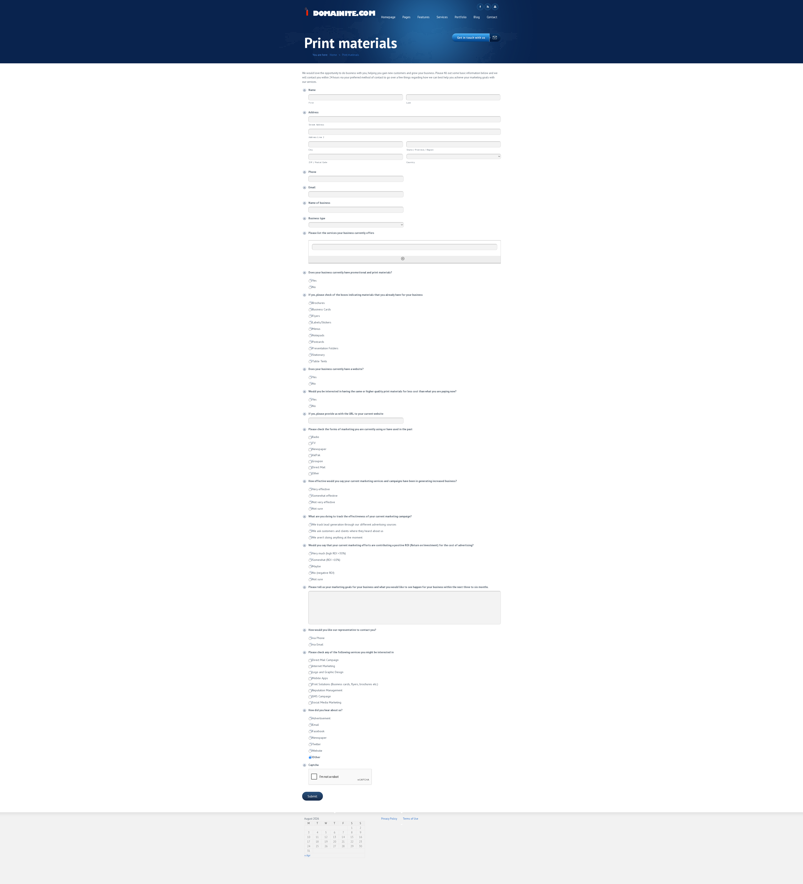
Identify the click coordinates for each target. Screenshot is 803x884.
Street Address (316, 124)
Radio (315, 437)
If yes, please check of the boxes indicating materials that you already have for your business (365, 295)
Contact (492, 17)
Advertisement (321, 718)
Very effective (321, 489)
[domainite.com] (340, 13)
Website (317, 751)
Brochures (318, 303)
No (314, 287)
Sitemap (494, 7)
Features (424, 17)
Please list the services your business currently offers (341, 233)
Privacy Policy (389, 818)
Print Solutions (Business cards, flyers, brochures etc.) (345, 684)
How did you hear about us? (325, 710)
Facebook (480, 7)
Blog (477, 17)
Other (315, 473)
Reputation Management (327, 690)
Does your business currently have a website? (336, 369)
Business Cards (321, 309)
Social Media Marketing (326, 702)
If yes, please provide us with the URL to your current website (345, 414)
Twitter (316, 744)
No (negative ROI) (323, 573)
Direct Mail (318, 467)
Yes (314, 280)
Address (313, 112)
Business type (316, 218)
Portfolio (461, 17)
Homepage (388, 17)
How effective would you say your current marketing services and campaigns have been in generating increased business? (382, 481)
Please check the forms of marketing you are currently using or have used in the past (360, 429)
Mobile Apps (320, 678)
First (311, 102)
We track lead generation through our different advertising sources (354, 524)
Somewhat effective (325, 495)
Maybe (316, 566)
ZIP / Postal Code (318, 162)
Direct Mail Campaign (325, 660)
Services (442, 17)
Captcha (313, 765)
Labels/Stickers (321, 322)
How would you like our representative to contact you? (342, 630)
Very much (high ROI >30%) (329, 553)
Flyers (316, 316)
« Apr (307, 855)
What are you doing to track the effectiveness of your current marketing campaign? (360, 516)
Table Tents (319, 361)
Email (311, 187)
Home (333, 55)
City (311, 149)
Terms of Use (410, 818)
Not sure (317, 508)
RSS (487, 7)
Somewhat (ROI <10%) (326, 560)
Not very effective (323, 502)
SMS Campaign (321, 696)
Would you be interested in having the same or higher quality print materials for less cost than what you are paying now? (382, 391)
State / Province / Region (420, 149)
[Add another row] (402, 258)
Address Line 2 (316, 137)
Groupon (317, 461)
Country (411, 162)
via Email (317, 644)
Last (408, 102)
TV (314, 443)
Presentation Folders (325, 348)
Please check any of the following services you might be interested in (351, 652)
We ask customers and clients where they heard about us (347, 531)
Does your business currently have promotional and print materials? (350, 272)
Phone (312, 172)
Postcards (318, 342)
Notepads (318, 335)
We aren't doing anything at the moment (337, 537)
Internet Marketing (323, 666)
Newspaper (319, 449)
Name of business (319, 203)
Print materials (350, 55)
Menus (316, 329)
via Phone (318, 638)
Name (312, 90)
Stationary (318, 355)
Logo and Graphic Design (327, 672)
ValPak (316, 455)
